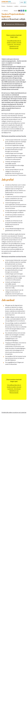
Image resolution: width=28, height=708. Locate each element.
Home (3, 6)
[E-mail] (19, 11)
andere (16, 6)
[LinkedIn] (23, 11)
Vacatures (10, 6)
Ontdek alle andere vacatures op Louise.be (13, 412)
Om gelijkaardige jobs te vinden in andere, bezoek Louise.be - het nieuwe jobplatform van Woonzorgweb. (14, 44)
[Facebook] (21, 11)
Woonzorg (6, 1)
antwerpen (23, 6)
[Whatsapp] (26, 11)
